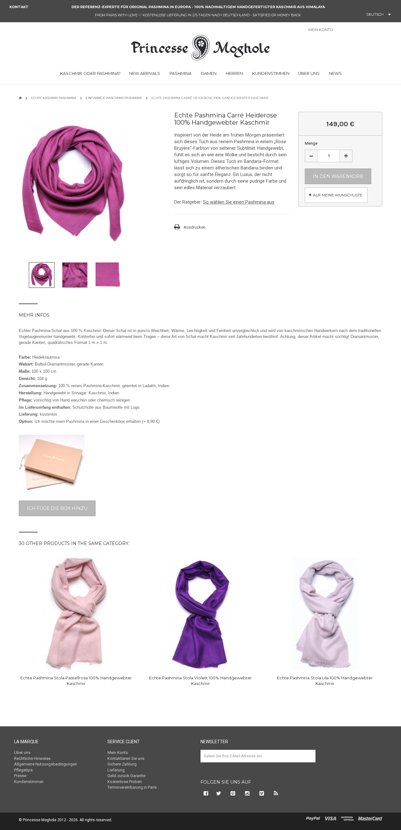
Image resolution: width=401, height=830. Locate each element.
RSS (276, 793)
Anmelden (345, 30)
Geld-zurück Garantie (126, 775)
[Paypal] (313, 818)
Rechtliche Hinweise (32, 758)
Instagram (247, 793)
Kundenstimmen (29, 781)
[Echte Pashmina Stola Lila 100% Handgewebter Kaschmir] (325, 614)
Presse (20, 775)
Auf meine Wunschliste (337, 195)
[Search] (394, 31)
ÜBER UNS (309, 73)
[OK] (307, 761)
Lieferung (116, 770)
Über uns (22, 752)
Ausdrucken (195, 227)
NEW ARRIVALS (144, 73)
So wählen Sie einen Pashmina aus (238, 202)
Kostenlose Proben (124, 781)
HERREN (234, 73)
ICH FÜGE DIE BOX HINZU (57, 508)
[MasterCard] (370, 818)
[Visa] (330, 818)
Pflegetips (23, 770)
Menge (311, 143)
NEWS (335, 73)
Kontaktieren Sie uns (125, 758)
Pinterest (233, 793)
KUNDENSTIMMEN (270, 73)
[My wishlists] (361, 30)
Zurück (22, 276)
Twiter (218, 793)
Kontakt (19, 7)
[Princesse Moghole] (200, 46)
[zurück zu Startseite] (20, 98)
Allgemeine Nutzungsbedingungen (45, 764)
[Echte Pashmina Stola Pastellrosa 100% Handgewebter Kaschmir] (76, 614)
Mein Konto (117, 752)
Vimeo (261, 793)
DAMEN (208, 73)
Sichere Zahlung (122, 764)
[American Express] (347, 818)
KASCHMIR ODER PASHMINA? (90, 73)
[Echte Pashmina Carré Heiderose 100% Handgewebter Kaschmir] (42, 274)
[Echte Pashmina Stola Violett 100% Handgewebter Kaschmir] (200, 614)
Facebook (205, 793)
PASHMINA (180, 73)
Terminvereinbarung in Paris (132, 787)
